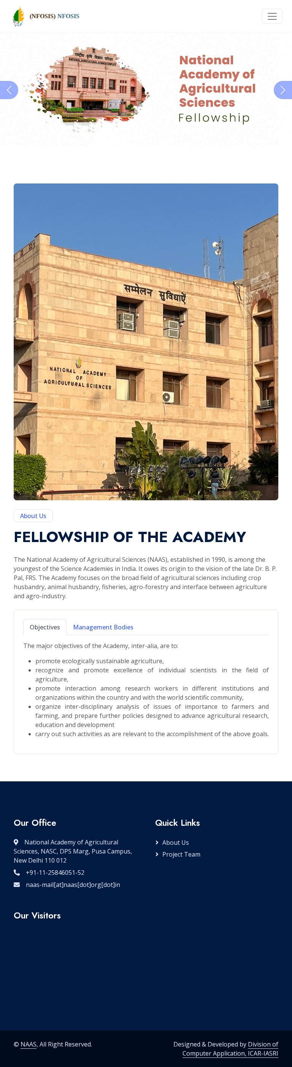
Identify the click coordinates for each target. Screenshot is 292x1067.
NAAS (28, 1044)
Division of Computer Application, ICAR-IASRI (230, 1049)
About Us (175, 842)
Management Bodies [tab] (103, 627)
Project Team (181, 854)
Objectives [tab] (45, 627)
